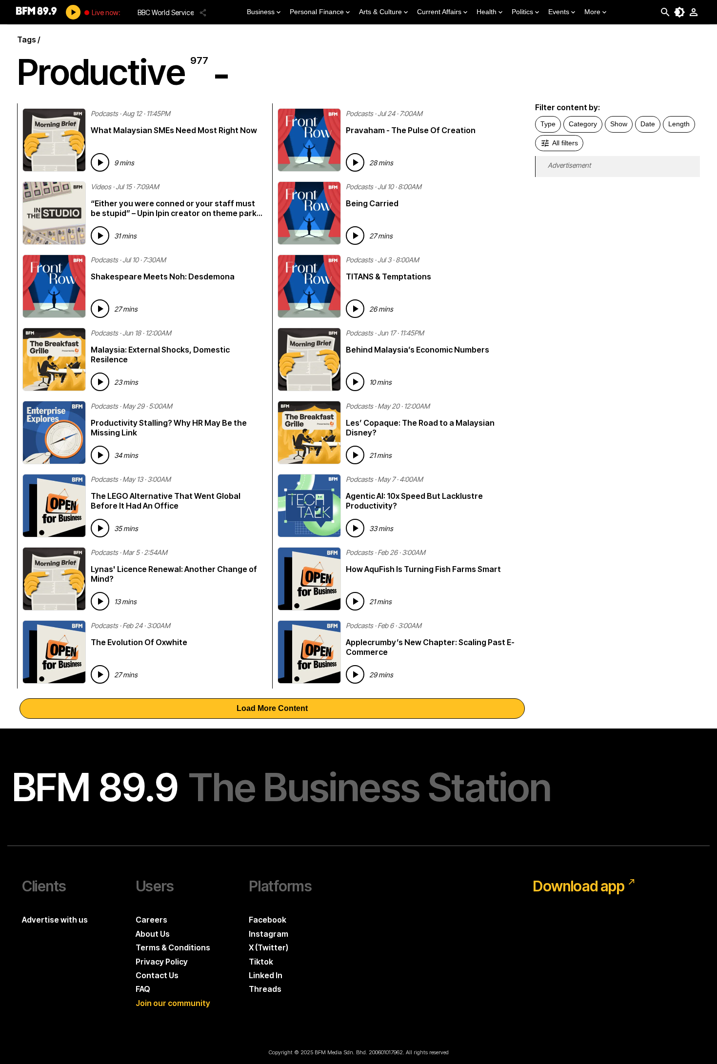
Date (647, 124)
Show (618, 124)
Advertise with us (55, 920)
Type (548, 124)
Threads (265, 989)
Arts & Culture (380, 12)
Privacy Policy (162, 961)
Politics (522, 12)
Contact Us (157, 975)
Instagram (268, 934)
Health (487, 12)
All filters (565, 143)
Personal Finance (317, 12)
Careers (151, 920)
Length (679, 124)
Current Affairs (439, 12)
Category (583, 124)
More (592, 12)
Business (261, 12)
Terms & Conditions (173, 947)
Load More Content (272, 708)
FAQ (143, 989)
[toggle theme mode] (679, 12)
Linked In (265, 975)
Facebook (267, 920)
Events (558, 12)
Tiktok (261, 961)
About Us (153, 934)
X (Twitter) (268, 947)
